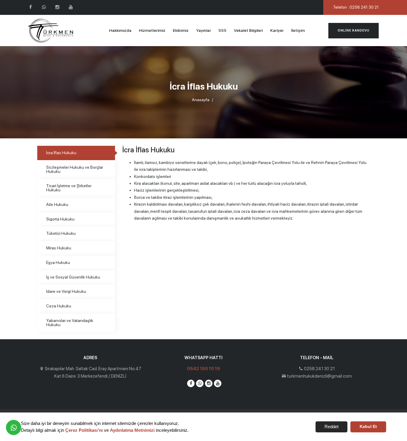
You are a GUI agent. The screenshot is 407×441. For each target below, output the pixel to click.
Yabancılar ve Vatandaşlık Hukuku (69, 322)
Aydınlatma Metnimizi (132, 430)
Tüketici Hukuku (61, 233)
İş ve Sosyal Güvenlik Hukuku (73, 277)
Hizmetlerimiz (152, 30)
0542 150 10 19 (203, 368)
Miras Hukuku (58, 247)
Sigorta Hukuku (60, 219)
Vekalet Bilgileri (248, 30)
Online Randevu (353, 30)
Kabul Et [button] (368, 426)
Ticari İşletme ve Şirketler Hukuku (68, 187)
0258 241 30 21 (319, 368)
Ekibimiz (181, 30)
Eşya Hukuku (58, 262)
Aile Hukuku (57, 204)
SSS (222, 30)
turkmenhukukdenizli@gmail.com (319, 376)
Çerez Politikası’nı (84, 430)
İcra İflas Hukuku (61, 152)
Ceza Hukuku (58, 306)
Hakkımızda (120, 30)
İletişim (298, 30)
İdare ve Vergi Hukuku (66, 291)
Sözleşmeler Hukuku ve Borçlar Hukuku (74, 169)
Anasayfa (200, 99)
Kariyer (277, 30)
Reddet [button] (331, 426)
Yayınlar (203, 30)
